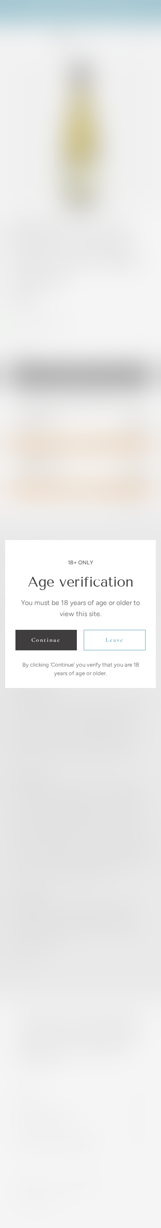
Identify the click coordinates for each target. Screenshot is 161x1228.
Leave (115, 640)
